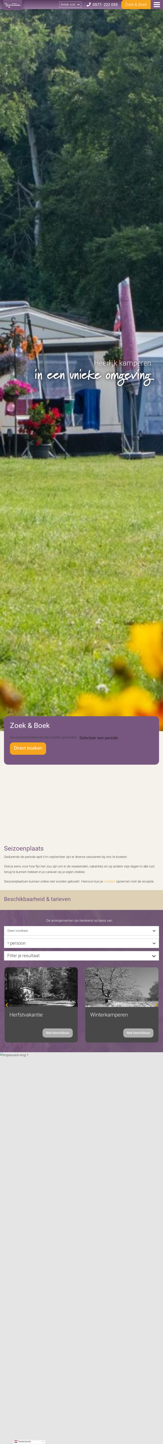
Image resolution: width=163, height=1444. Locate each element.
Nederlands (24, 1441)
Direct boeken (28, 748)
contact (109, 881)
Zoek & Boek (136, 4)
